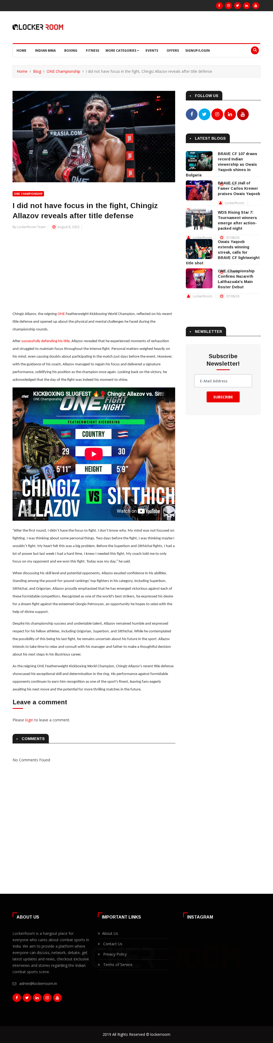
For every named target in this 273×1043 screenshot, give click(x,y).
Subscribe (223, 396)
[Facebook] (219, 5)
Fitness (92, 50)
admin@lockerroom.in (38, 983)
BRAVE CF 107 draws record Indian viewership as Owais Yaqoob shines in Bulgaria (221, 164)
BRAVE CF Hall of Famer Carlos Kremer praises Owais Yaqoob (239, 188)
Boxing (70, 50)
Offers (173, 50)
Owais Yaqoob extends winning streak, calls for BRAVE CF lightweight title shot (223, 252)
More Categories (121, 50)
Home (21, 50)
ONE (61, 314)
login (29, 719)
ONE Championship (63, 71)
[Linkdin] (246, 5)
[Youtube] (255, 5)
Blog (37, 71)
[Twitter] (237, 5)
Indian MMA (45, 50)
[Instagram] (228, 5)
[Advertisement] (94, 267)
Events (152, 50)
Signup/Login (197, 50)
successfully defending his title (45, 341)
